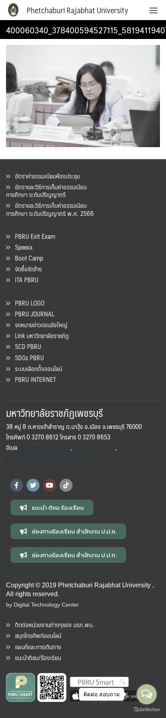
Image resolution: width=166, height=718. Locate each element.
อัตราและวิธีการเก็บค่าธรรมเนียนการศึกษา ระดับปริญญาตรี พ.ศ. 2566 (50, 209)
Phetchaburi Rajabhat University (77, 10)
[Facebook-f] (16, 485)
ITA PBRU (24, 279)
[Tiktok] (66, 485)
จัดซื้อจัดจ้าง (26, 268)
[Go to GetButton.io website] (147, 709)
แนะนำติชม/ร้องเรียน (35, 657)
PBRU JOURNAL (32, 313)
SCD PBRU (25, 346)
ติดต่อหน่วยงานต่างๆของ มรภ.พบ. (52, 624)
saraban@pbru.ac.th (46, 447)
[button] (51, 507)
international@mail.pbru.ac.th (42, 457)
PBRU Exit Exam (32, 236)
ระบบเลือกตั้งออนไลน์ (36, 368)
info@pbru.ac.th (94, 447)
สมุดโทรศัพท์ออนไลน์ (35, 635)
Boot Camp (26, 257)
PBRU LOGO (27, 302)
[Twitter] (33, 485)
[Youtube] (49, 485)
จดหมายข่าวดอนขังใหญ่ (38, 324)
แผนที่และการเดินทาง (35, 646)
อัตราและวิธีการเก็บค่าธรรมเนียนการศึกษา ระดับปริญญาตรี (46, 190)
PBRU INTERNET (33, 379)
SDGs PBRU (27, 357)
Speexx (21, 247)
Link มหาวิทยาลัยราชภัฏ (39, 335)
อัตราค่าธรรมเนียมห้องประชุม (45, 175)
